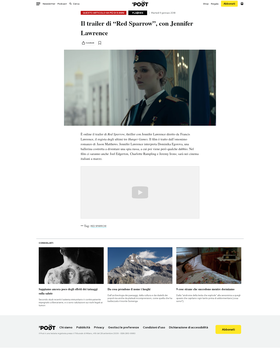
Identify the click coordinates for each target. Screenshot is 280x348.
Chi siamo (65, 327)
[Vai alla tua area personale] (242, 3)
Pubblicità (83, 327)
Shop (206, 3)
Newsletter (49, 3)
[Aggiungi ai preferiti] (99, 43)
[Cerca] (70, 4)
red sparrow (98, 226)
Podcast (62, 3)
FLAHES (137, 12)
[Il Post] (140, 3)
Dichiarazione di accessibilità (188, 327)
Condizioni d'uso (154, 327)
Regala (214, 3)
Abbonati (229, 3)
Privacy (99, 327)
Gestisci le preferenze (123, 327)
